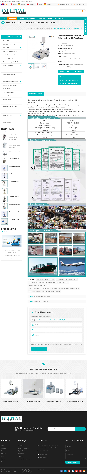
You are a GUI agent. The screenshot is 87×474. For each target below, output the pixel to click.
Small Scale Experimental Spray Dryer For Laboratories (14, 143)
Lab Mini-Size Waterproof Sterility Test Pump (14, 151)
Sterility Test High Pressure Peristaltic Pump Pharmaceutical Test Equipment (69, 401)
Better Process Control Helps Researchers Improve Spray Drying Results (11, 250)
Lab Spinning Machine (9, 74)
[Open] (85, 26)
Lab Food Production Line (10, 51)
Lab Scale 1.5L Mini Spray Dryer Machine (14, 135)
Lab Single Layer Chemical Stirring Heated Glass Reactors (14, 166)
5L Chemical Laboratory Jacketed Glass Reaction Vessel (14, 173)
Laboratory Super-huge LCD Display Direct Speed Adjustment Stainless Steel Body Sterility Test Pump (54, 288)
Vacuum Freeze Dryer (23, 448)
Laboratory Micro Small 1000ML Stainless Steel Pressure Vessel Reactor (14, 181)
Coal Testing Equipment (9, 119)
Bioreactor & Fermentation (10, 44)
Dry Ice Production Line (9, 58)
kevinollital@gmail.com (66, 4)
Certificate (59, 18)
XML (2, 461)
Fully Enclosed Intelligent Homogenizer (47, 401)
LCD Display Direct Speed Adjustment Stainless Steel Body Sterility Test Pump (48, 282)
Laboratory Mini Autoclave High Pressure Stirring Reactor (14, 189)
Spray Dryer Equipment (28, 470)
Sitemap (3, 459)
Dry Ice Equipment (39, 470)
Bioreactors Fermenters (15, 470)
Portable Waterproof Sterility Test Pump (66, 279)
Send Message (39, 349)
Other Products (7, 122)
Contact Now (64, 71)
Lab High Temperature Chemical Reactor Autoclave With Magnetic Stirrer (14, 196)
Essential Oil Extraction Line (10, 85)
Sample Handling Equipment (10, 81)
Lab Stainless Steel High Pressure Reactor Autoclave (14, 219)
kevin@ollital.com (80, 4)
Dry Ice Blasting (22, 451)
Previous (2, 245)
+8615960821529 (72, 83)
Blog (2, 456)
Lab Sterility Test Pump (26, 401)
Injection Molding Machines (25, 459)
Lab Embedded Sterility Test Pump (45, 279)
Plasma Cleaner (7, 99)
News (50, 18)
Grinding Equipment (8, 65)
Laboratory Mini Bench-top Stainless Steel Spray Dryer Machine (14, 158)
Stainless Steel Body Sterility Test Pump (39, 285)
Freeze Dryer (6, 88)
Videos (21, 18)
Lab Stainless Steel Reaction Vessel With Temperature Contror (14, 204)
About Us (3, 453)
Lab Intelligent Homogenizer (41, 301)
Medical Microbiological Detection (44, 28)
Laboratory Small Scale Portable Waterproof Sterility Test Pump (53, 320)
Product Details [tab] (35, 94)
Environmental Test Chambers (11, 78)
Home (3, 18)
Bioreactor (20, 445)
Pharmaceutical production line (11, 62)
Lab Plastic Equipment (9, 54)
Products (12, 18)
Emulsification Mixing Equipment (8, 70)
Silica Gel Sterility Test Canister (42, 296)
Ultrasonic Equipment (8, 92)
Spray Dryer (6, 40)
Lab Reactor (6, 47)
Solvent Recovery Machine (10, 106)
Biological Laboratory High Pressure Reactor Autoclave (14, 211)
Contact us (31, 18)
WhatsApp (78, 71)
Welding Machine (7, 115)
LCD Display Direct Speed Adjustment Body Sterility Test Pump (44, 291)
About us (41, 18)
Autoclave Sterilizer (8, 95)
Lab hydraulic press (8, 103)
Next (21, 245)
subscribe (80, 429)
